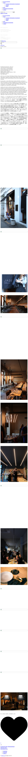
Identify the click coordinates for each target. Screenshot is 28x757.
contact (4, 9)
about (4, 2)
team (4, 7)
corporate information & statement (13, 3)
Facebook (3, 746)
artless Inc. (3, 755)
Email (13, 746)
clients (7, 6)
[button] (4, 13)
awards (7, 5)
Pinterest (10, 746)
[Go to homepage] (3, 40)
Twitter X (7, 746)
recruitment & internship (8, 8)
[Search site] (1, 44)
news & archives (6, 1)
